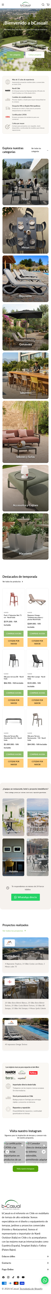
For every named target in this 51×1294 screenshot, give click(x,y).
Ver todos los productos (11, 581)
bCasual (15, 1288)
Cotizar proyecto (34, 55)
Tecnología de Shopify (31, 1288)
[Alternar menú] (2, 4)
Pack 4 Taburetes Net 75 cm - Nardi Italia (13, 616)
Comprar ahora (13, 634)
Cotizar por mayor (13, 642)
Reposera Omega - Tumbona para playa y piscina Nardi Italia (35, 617)
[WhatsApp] (45, 1280)
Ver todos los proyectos (12, 930)
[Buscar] (43, 4)
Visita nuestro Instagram (25, 1169)
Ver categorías (15, 55)
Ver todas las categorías (36, 149)
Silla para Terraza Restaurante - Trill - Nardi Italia (36, 738)
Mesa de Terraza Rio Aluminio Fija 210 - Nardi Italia (13, 738)
